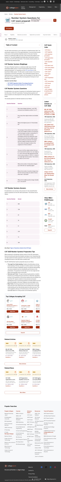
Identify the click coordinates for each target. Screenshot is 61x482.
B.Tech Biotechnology (21, 424)
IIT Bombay (7, 430)
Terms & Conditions (33, 477)
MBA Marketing (19, 422)
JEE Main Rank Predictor (49, 416)
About (5, 34)
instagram (55, 467)
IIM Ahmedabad (10, 321)
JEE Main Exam (30, 427)
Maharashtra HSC (39, 443)
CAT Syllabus (48, 69)
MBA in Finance (19, 413)
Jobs (42, 1)
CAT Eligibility (48, 52)
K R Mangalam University (8, 418)
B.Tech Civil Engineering (21, 430)
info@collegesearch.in (51, 479)
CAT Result (48, 83)
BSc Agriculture (19, 441)
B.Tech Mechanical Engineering (20, 427)
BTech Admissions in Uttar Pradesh (50, 439)
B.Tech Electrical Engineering (20, 434)
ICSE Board (37, 445)
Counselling (31, 1)
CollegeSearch (12, 8)
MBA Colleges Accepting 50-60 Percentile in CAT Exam (37, 350)
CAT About (47, 50)
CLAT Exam (30, 419)
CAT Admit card (49, 65)
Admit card (56, 34)
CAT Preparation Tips (30, 440)
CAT (49, 202)
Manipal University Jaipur (9, 414)
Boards (11, 1)
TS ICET (50, 219)
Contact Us (31, 470)
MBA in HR (18, 416)
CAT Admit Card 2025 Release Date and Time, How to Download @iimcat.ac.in (24, 350)
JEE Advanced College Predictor (49, 427)
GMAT (49, 224)
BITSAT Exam (30, 436)
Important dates (47, 34)
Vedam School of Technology (9, 451)
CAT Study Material (37, 418)
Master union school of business (10, 443)
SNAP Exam (30, 429)
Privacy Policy (31, 473)
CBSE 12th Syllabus (37, 414)
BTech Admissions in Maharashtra (49, 443)
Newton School (8, 436)
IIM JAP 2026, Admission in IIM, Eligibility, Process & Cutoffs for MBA (11, 350)
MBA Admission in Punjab (50, 436)
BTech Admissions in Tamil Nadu (49, 447)
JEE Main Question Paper (39, 422)
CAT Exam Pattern (29, 445)
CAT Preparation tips (48, 78)
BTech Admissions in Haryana (49, 451)
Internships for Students (38, 453)
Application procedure (35, 34)
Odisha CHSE (38, 447)
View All (23, 332)
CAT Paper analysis (47, 74)
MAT (49, 213)
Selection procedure (22, 34)
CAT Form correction (47, 86)
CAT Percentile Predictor (49, 420)
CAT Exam (29, 415)
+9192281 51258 (37, 479)
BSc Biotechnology (20, 444)
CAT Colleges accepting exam (48, 90)
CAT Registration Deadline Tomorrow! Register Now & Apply (24, 378)
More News (23, 392)
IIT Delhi (6, 432)
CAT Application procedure (48, 58)
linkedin (50, 467)
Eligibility (12, 34)
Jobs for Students (39, 456)
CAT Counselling (49, 81)
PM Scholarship (38, 429)
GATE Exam (30, 417)
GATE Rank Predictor (49, 413)
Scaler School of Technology (8, 439)
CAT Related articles (47, 94)
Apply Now (12, 311)
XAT (49, 208)
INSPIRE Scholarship (37, 432)
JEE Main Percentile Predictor (48, 423)
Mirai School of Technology (8, 447)
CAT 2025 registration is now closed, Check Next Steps (10, 378)
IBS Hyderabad (8, 421)
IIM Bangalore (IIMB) (25, 305)
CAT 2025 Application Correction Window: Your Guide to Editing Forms (38, 378)
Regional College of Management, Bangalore (26, 321)
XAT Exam (29, 431)
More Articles (22, 363)
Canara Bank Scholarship (38, 440)
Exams (7, 1)
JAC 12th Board (38, 450)
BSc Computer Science (21, 439)
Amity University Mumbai (8, 424)
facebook (41, 467)
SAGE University (8, 427)
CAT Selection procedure (48, 55)
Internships (37, 1)
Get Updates (9, 28)
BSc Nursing (19, 437)
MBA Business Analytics (19, 419)
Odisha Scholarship (37, 436)
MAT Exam (29, 424)
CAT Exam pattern (49, 67)
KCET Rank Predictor (48, 418)
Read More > (8, 357)
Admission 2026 (24, 1)
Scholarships (17, 1)
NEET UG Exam (30, 434)
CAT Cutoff (48, 71)
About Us (30, 467)
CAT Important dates (48, 62)
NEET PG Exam (30, 422)
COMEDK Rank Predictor (49, 430)
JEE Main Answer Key (39, 426)
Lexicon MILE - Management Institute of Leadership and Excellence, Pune (12, 305)
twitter (46, 467)
